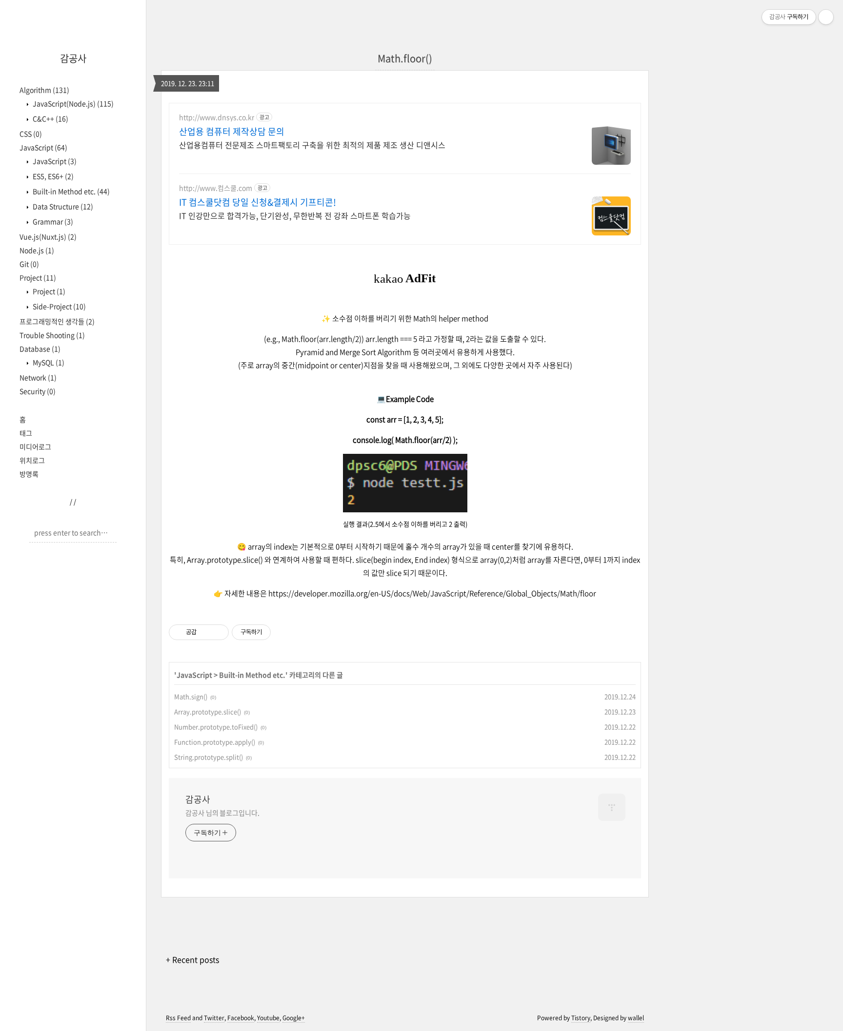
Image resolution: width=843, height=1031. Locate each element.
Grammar (52, 221)
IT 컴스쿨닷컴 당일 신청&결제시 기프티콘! (257, 202)
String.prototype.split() (208, 756)
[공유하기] (206, 632)
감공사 (73, 58)
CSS (31, 133)
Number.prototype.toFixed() (216, 726)
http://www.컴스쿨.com (215, 188)
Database (40, 348)
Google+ (293, 1017)
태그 (26, 433)
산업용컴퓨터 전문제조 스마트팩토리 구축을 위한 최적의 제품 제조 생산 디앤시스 (312, 144)
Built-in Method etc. (70, 191)
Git (29, 264)
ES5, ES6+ (52, 176)
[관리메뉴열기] (826, 17)
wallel (636, 1017)
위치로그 (32, 460)
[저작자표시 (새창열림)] (275, 632)
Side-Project (58, 306)
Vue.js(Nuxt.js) (48, 236)
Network (38, 377)
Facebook (240, 1017)
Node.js (37, 250)
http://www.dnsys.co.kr (216, 117)
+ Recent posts (192, 959)
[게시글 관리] (218, 632)
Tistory (580, 1017)
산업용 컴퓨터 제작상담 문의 (231, 131)
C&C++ (49, 118)
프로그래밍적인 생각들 (57, 321)
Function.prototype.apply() (214, 741)
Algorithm (44, 90)
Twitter (214, 1017)
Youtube (268, 1017)
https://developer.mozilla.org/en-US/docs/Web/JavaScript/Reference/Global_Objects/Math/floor (432, 593)
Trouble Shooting (52, 335)
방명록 (29, 474)
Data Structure (62, 206)
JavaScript (43, 147)
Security (38, 391)
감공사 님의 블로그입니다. (222, 812)
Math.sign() (190, 696)
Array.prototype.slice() (207, 711)
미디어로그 (35, 446)
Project (38, 277)
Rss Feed (178, 1017)
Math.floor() (405, 58)
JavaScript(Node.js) (72, 103)
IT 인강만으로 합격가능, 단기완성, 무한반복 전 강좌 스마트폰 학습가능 (295, 215)
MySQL (47, 362)
